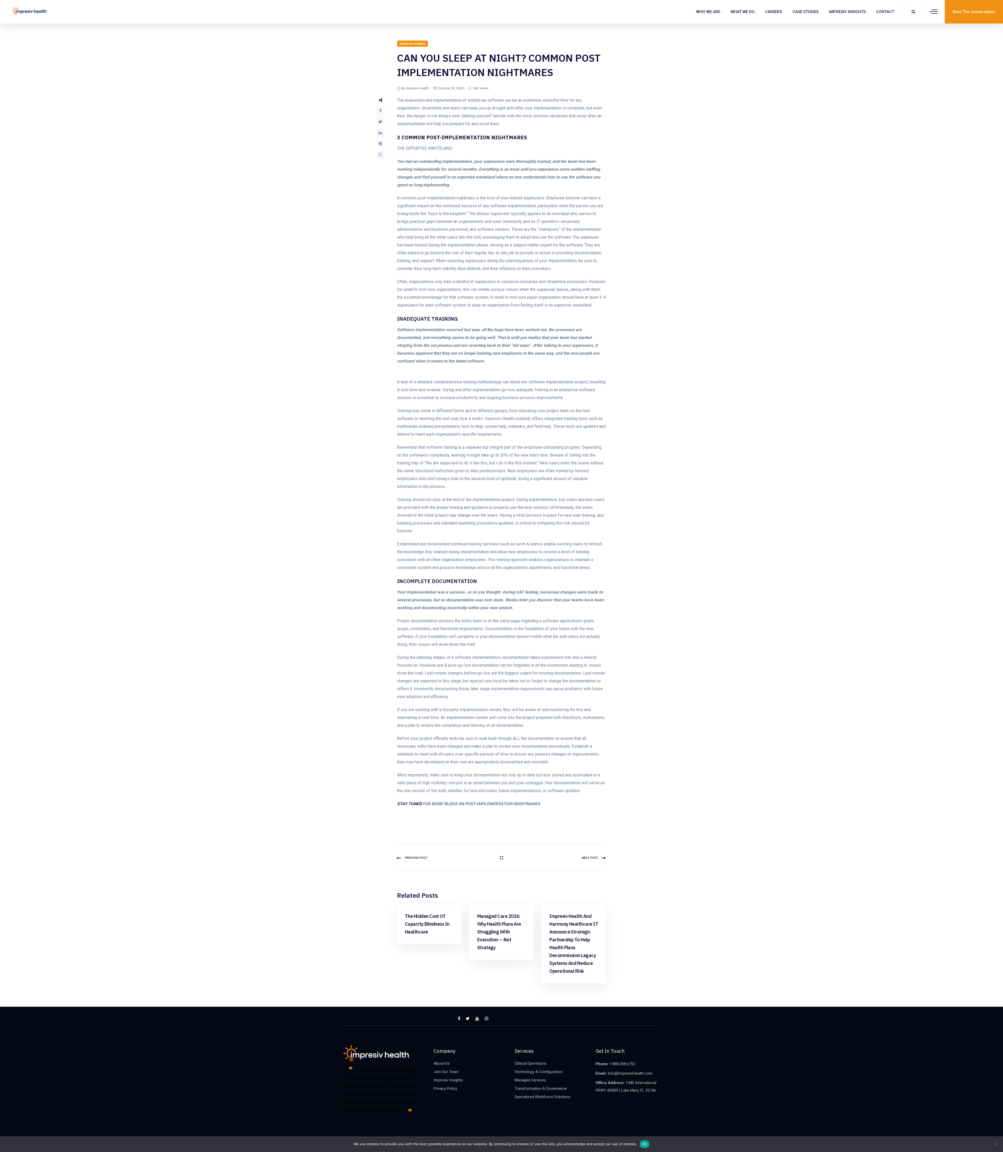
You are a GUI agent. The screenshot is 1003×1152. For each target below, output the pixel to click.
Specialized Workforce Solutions (542, 1097)
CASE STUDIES (805, 11)
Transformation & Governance (541, 1088)
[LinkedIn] (380, 133)
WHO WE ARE (708, 11)
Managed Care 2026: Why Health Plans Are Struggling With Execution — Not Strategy (499, 932)
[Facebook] (380, 111)
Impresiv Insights (412, 43)
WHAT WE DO (743, 11)
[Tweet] (380, 122)
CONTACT (885, 11)
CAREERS (773, 11)
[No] (996, 1144)
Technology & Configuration (538, 1071)
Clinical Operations (530, 1063)
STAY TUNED (409, 803)
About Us (442, 1063)
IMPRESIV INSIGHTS (847, 11)
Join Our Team (446, 1071)
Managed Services (530, 1080)
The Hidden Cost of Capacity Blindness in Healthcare (427, 924)
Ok (644, 1144)
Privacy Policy (445, 1088)
